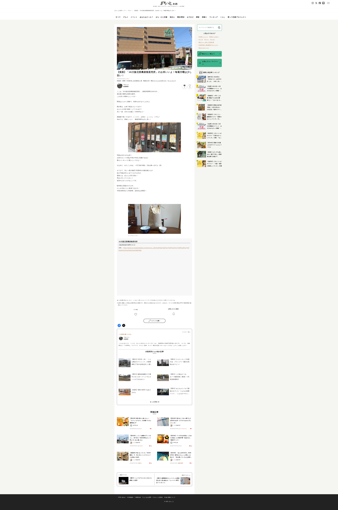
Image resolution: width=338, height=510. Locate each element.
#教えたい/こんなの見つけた (159, 80)
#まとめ (212, 39)
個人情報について (170, 497)
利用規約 (130, 497)
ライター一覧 (185, 332)
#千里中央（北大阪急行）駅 (134, 80)
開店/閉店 (180, 17)
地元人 (172, 17)
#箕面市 (119, 80)
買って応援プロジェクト (237, 17)
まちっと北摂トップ (120, 10)
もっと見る (153, 402)
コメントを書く (155, 320)
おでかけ (190, 17)
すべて (118, 17)
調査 (197, 17)
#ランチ (201, 39)
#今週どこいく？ (203, 36)
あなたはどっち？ (146, 17)
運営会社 (138, 497)
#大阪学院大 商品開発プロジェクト (208, 45)
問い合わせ (122, 497)
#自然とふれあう (214, 36)
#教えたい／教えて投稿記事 (206, 42)
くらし (222, 17)
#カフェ (206, 39)
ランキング (213, 17)
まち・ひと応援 (161, 17)
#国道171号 (146, 80)
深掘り (204, 17)
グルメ (130, 10)
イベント (134, 17)
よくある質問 (147, 497)
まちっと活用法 (158, 497)
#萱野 (124, 80)
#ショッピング (172, 80)
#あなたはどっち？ (204, 48)
